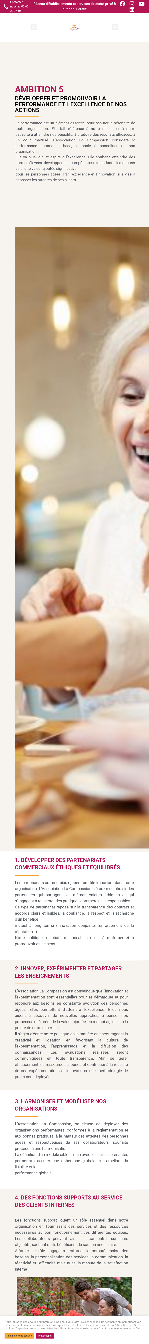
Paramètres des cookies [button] (19, 1335)
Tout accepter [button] (45, 1335)
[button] (34, 27)
